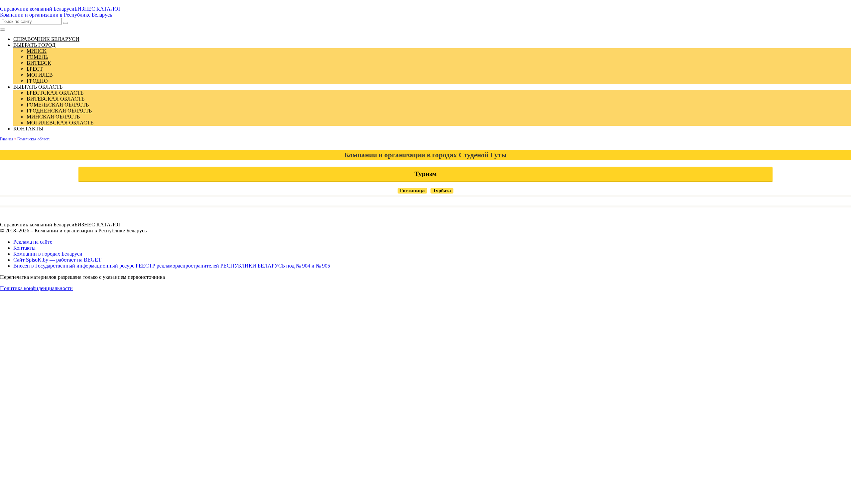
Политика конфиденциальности (36, 288)
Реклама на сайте (32, 242)
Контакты (24, 248)
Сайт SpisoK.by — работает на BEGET (57, 260)
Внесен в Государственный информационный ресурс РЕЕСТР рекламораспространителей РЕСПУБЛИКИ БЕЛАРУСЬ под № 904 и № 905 (171, 266)
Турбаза (442, 190)
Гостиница (412, 190)
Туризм (426, 173)
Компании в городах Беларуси (47, 254)
